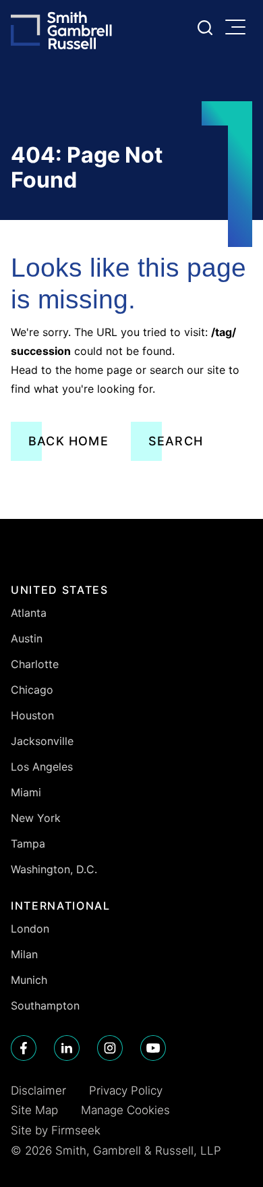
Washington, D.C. (54, 869)
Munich (29, 980)
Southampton (45, 1005)
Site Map (34, 1110)
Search (175, 441)
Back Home (68, 441)
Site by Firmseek (55, 1130)
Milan (24, 954)
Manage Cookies (125, 1110)
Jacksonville (42, 741)
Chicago (32, 689)
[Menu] (239, 28)
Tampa (28, 843)
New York (36, 818)
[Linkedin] (67, 1048)
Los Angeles (42, 766)
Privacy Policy (126, 1090)
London (30, 928)
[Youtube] (153, 1048)
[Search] (205, 27)
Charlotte (35, 664)
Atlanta (29, 612)
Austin (26, 638)
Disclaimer (38, 1090)
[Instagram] (110, 1048)
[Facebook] (23, 1048)
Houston (32, 715)
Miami (26, 792)
